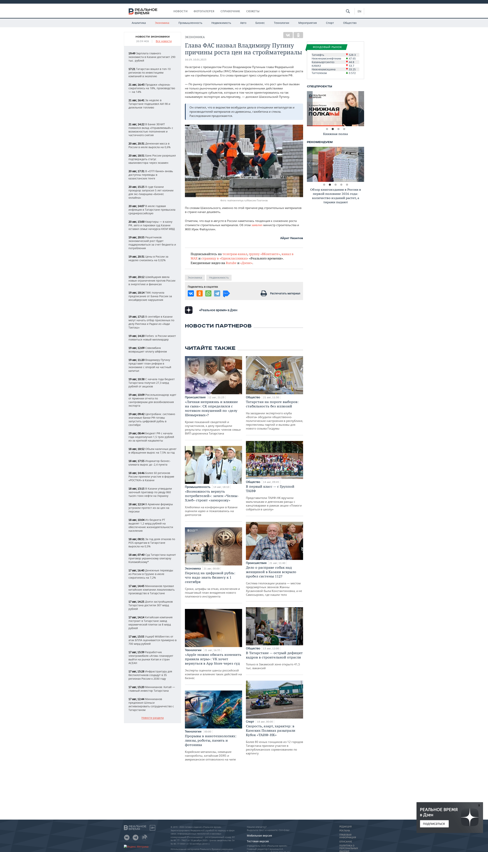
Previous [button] (310, 108)
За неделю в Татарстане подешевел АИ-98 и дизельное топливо (149, 103)
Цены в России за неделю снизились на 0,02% (148, 258)
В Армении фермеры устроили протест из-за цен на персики (150, 507)
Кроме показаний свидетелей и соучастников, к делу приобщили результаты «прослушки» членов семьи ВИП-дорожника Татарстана (213, 417)
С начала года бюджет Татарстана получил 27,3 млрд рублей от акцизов (151, 382)
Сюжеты (253, 11)
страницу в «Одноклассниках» (224, 258)
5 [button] (347, 185)
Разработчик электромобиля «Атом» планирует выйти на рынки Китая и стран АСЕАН (150, 657)
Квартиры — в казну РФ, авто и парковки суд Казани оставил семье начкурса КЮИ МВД (151, 225)
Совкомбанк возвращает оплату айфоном (147, 349)
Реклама (344, 830)
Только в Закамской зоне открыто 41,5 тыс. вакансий (274, 660)
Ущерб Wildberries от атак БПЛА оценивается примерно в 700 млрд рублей (152, 640)
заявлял (256, 225)
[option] (335, 108)
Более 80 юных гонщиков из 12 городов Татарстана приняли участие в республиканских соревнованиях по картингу (274, 739)
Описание (345, 841)
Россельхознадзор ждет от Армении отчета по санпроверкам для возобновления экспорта (152, 400)
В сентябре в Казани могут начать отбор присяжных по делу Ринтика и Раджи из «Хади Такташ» (151, 322)
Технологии (281, 23)
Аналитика (139, 23)
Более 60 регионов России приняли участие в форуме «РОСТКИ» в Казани (151, 476)
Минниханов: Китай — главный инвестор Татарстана (151, 688)
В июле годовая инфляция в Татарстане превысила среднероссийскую (151, 209)
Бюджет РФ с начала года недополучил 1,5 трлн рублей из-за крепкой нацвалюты (151, 436)
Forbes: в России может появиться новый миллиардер (152, 337)
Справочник (230, 11)
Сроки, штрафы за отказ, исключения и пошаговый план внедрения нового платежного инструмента (212, 584)
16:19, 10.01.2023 (195, 59)
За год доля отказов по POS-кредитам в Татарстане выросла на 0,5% (151, 542)
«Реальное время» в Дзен (218, 310)
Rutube (231, 263)
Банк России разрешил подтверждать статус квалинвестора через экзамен (152, 159)
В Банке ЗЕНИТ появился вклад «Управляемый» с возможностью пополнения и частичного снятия (150, 129)
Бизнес (260, 23)
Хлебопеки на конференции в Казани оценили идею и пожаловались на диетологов (212, 503)
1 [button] (327, 129)
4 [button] (344, 129)
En (359, 11)
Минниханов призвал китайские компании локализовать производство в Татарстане (151, 589)
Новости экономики (153, 36)
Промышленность (190, 23)
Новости (180, 11)
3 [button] (338, 129)
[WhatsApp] (208, 293)
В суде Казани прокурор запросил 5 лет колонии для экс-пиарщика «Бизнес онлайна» (150, 192)
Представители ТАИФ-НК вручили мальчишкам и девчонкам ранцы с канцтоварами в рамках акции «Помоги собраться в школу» (274, 497)
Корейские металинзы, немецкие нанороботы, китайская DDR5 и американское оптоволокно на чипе (210, 747)
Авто (243, 23)
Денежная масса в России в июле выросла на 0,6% (149, 145)
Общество (349, 23)
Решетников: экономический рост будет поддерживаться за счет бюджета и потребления (152, 242)
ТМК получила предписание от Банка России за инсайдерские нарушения (150, 296)
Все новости (164, 41)
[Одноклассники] (298, 35)
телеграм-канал (234, 254)
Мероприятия (307, 23)
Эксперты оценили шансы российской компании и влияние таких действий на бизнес (213, 666)
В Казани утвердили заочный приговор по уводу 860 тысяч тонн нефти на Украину (150, 492)
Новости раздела (152, 717)
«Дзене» (246, 263)
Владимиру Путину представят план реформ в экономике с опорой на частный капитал (149, 365)
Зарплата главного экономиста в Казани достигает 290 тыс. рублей (151, 56)
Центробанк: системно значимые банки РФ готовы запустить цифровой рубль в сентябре (151, 419)
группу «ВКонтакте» (264, 254)
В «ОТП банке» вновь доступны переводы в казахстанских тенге (150, 174)
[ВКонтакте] (288, 35)
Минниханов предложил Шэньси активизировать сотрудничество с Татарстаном (151, 704)
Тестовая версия (258, 841)
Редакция (345, 826)
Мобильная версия (259, 835)
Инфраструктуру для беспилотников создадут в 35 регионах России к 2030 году (150, 675)
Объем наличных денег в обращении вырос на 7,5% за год (152, 450)
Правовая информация (347, 836)
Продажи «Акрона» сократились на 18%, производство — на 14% (151, 88)
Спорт (330, 23)
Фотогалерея (204, 11)
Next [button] (361, 108)
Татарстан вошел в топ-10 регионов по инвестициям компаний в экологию (149, 72)
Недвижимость (221, 23)
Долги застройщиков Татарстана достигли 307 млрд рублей (150, 605)
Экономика (162, 23)
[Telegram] (217, 293)
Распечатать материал (285, 293)
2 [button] (333, 129)
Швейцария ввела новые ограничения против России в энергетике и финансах (151, 280)
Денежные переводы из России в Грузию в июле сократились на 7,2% (150, 574)
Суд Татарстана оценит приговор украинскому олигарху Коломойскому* (152, 558)
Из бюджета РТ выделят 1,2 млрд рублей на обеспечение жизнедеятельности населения (150, 525)
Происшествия (195, 397)
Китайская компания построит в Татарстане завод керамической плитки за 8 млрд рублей (150, 622)
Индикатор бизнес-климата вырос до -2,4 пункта (149, 462)
